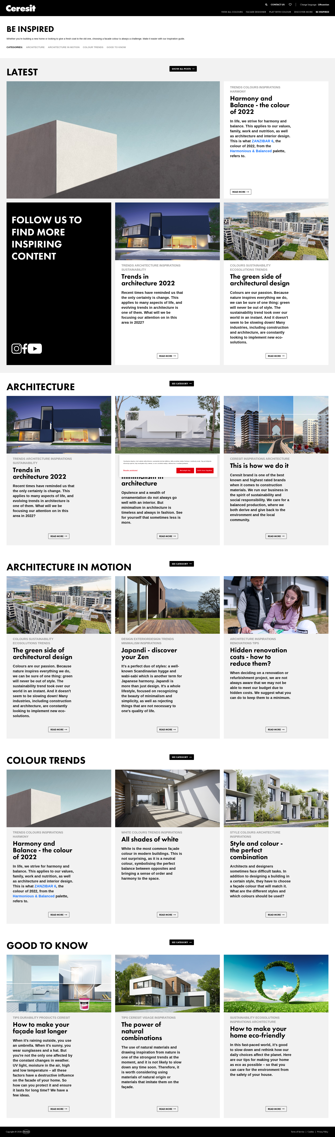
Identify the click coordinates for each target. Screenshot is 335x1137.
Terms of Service (297, 1131)
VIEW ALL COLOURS (232, 11)
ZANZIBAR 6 (262, 141)
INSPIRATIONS (269, 87)
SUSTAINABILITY (133, 269)
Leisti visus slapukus (204, 470)
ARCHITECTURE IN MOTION (64, 47)
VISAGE (148, 1017)
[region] (168, 466)
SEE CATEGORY (180, 383)
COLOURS (250, 87)
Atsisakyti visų (185, 470)
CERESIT (236, 458)
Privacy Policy (322, 1131)
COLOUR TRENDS (93, 47)
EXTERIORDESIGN (147, 639)
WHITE (126, 832)
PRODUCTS (47, 1017)
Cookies (311, 1131)
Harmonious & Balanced (251, 151)
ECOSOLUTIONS (242, 269)
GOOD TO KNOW (116, 47)
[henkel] (26, 1132)
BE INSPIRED (322, 11)
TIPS (255, 643)
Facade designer (256, 11)
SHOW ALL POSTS (181, 68)
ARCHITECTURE (35, 47)
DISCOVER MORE (303, 11)
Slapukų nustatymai (130, 470)
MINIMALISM (130, 643)
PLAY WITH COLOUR (280, 11)
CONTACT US (278, 4)
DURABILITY (29, 1017)
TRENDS (236, 87)
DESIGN (127, 639)
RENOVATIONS (241, 643)
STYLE (235, 832)
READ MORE (238, 191)
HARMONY (238, 91)
